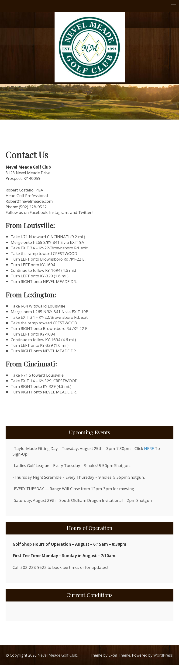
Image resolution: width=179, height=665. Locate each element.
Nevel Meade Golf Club (57, 655)
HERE (149, 448)
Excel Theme (119, 655)
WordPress (163, 655)
